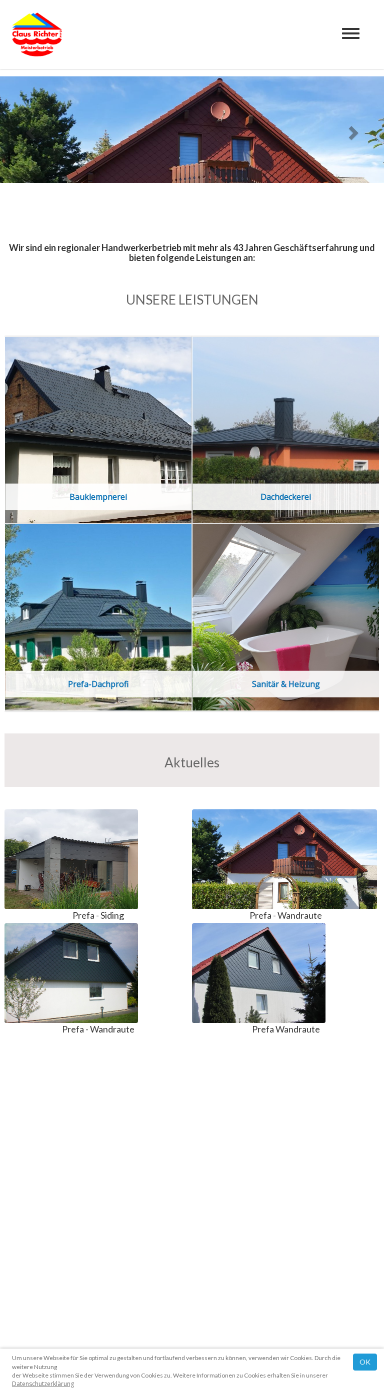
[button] (29, 129)
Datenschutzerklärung (43, 1384)
